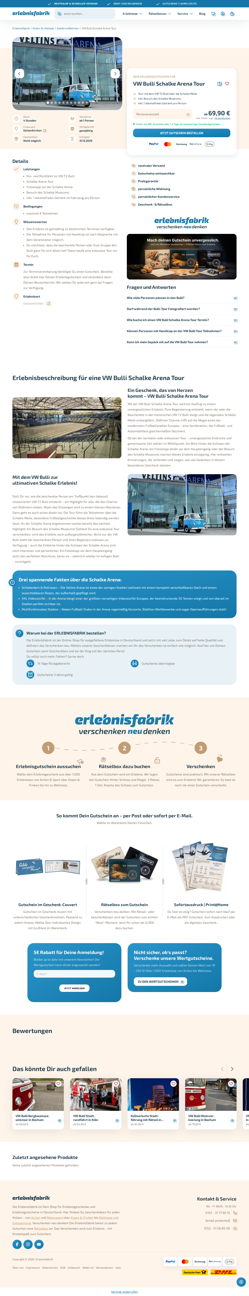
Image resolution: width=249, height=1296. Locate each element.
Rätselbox (41, 1228)
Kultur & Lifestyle (43, 28)
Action (35, 1217)
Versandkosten (222, 118)
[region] (124, 4)
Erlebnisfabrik (21, 28)
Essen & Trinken (82, 1217)
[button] (48, 103)
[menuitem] (202, 13)
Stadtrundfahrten (68, 28)
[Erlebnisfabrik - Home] (31, 13)
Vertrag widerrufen (124, 1291)
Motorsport (55, 1217)
